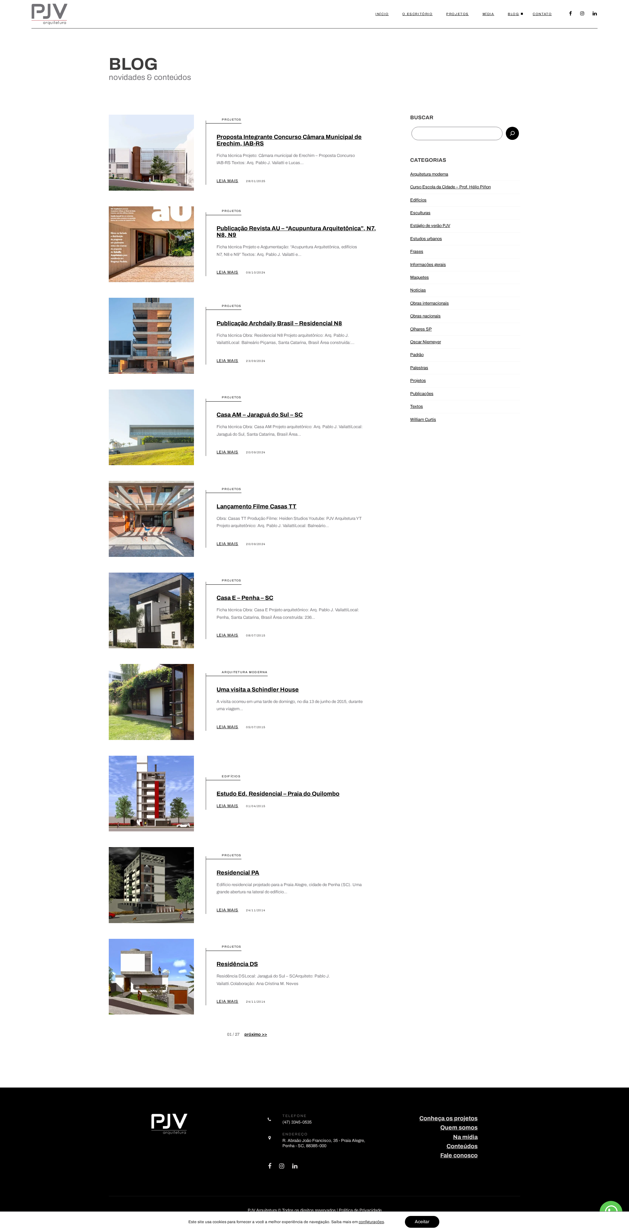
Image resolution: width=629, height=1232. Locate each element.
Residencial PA (238, 872)
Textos (416, 406)
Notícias (418, 290)
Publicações (421, 393)
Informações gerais (428, 264)
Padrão (417, 354)
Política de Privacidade (360, 1210)
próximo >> (255, 1034)
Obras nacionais (425, 315)
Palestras (419, 367)
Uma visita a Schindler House (258, 689)
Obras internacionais (429, 303)
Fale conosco (459, 1155)
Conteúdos (462, 1146)
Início (382, 14)
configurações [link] (371, 1222)
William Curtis (423, 419)
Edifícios (418, 200)
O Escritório (417, 14)
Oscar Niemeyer (425, 341)
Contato (542, 14)
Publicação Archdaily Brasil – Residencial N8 (279, 323)
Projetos (457, 14)
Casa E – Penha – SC (245, 598)
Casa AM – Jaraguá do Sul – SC (260, 414)
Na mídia (465, 1137)
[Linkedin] (595, 14)
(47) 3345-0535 (297, 1122)
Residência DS (237, 964)
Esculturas (420, 212)
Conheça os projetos (448, 1118)
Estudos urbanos (426, 238)
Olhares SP (421, 329)
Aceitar (422, 1221)
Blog (513, 14)
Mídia (488, 14)
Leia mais (227, 181)
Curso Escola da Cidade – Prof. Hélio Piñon (450, 186)
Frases (416, 251)
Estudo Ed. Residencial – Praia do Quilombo (278, 793)
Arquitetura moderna (429, 174)
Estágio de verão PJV (430, 225)
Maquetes (419, 277)
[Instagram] (582, 14)
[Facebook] (570, 14)
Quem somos (459, 1127)
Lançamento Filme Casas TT (256, 506)
